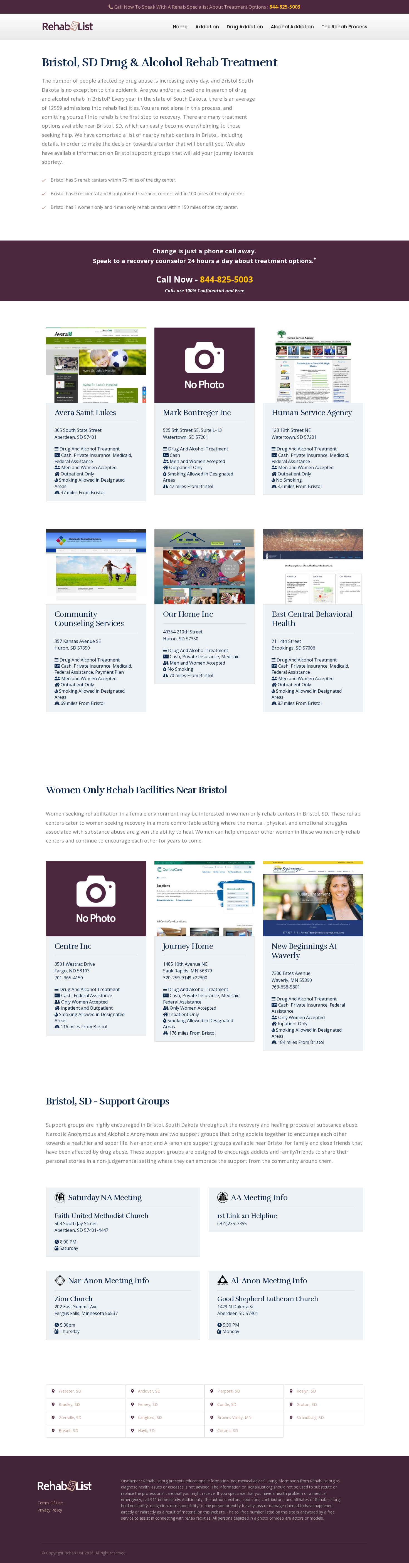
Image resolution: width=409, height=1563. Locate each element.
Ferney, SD (148, 1404)
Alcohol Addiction (292, 26)
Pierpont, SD (228, 1391)
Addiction (207, 26)
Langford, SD (150, 1417)
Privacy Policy (50, 1510)
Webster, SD (70, 1391)
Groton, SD (307, 1404)
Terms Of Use (50, 1502)
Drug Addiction (245, 26)
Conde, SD (226, 1404)
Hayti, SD (146, 1430)
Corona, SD (227, 1430)
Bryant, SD (68, 1430)
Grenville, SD (70, 1417)
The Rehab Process (344, 26)
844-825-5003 (284, 7)
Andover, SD (149, 1391)
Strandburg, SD (310, 1417)
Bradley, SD (69, 1404)
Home (180, 26)
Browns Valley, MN (234, 1417)
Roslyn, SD (306, 1391)
